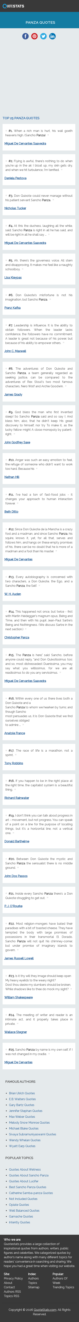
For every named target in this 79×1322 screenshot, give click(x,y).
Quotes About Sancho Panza (29, 1175)
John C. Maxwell (15, 351)
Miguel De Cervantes (18, 559)
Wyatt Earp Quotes (22, 1146)
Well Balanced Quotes (24, 1210)
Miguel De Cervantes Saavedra (25, 143)
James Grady (13, 394)
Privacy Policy (13, 1278)
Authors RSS (12, 1291)
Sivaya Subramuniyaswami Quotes (32, 1134)
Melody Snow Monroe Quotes (29, 1122)
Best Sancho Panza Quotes (27, 1187)
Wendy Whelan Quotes (25, 1140)
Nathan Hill (11, 477)
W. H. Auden (12, 594)
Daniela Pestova (15, 178)
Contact (9, 1287)
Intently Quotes (19, 1222)
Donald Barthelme (16, 841)
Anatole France (14, 733)
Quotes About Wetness (25, 1169)
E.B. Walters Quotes (22, 1099)
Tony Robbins (13, 763)
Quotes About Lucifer (23, 1181)
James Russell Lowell (19, 958)
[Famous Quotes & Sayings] (12, 8)
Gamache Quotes (21, 1216)
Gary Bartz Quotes (21, 1105)
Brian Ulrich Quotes (22, 1093)
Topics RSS (11, 1296)
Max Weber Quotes (22, 1116)
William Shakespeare (18, 997)
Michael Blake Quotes (24, 1128)
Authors (33, 1278)
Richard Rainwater (16, 798)
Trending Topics (63, 1287)
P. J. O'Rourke (13, 906)
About (8, 1283)
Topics (32, 1283)
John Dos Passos (16, 876)
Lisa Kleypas (13, 277)
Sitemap (34, 1287)
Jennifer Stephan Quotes (25, 1111)
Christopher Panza (16, 637)
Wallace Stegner (15, 1032)
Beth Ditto (11, 511)
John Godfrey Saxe (17, 442)
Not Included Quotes (23, 1199)
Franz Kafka (12, 308)
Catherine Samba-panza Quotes (31, 1193)
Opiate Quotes (19, 1204)
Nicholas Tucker (15, 208)
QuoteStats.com (45, 1310)
